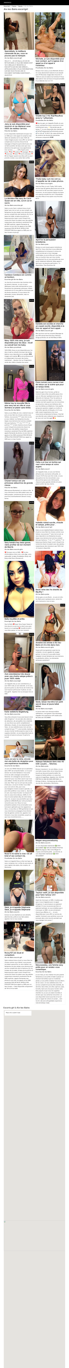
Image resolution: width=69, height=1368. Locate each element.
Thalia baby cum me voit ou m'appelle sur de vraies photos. (50, 180)
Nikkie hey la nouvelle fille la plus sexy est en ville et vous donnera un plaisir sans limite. (18, 405)
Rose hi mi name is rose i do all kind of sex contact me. (18, 855)
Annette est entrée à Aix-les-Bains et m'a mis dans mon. (49, 644)
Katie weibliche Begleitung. (17, 712)
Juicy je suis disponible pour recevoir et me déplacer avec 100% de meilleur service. (18, 126)
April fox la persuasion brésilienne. (46, 241)
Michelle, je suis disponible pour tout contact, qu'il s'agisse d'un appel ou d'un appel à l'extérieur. (50, 62)
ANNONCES (7, 2)
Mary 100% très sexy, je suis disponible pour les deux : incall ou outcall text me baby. (19, 342)
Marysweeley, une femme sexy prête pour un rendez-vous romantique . (49, 967)
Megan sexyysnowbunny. (47, 840)
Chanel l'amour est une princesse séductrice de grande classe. (19, 483)
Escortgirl (7, 6)
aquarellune (8, 75)
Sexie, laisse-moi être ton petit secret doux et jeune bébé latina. (49, 704)
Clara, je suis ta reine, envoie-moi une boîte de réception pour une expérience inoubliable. (19, 761)
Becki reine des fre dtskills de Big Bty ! (49, 590)
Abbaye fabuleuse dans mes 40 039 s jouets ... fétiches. (50, 762)
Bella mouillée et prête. (15, 619)
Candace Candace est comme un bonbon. (18, 276)
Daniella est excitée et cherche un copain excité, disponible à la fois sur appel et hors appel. (50, 326)
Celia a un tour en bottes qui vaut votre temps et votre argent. (48, 464)
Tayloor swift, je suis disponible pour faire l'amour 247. (50, 893)
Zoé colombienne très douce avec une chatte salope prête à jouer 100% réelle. (18, 676)
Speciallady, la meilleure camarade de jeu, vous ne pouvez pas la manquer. (16, 53)
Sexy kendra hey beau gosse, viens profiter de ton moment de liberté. (18, 544)
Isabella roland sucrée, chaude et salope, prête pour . (49, 523)
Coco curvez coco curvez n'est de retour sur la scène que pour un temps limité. (50, 384)
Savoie (20, 6)
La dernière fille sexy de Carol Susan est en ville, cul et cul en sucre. (18, 200)
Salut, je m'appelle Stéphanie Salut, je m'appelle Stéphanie (17, 908)
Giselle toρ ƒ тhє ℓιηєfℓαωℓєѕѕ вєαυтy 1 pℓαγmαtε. (49, 117)
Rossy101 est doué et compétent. (14, 954)
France (14, 6)
